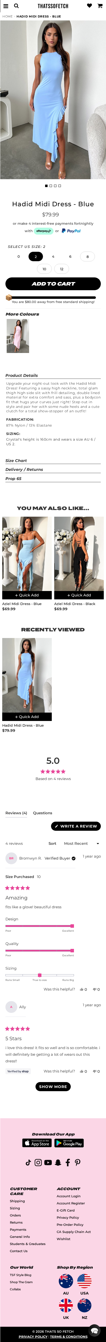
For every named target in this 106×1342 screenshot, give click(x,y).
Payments (18, 1229)
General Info (20, 1237)
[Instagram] (38, 1163)
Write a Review (80, 827)
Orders (15, 1215)
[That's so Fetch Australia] (66, 1281)
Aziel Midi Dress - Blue (22, 604)
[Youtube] (48, 1163)
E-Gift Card (66, 1210)
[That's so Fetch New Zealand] (84, 1305)
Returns (16, 1222)
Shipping (17, 1201)
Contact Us (19, 1251)
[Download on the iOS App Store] (37, 1146)
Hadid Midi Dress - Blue (39, 16)
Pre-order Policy (70, 1225)
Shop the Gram (21, 1282)
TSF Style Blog (20, 1275)
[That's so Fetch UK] (66, 1305)
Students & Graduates (28, 1244)
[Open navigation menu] (6, 6)
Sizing (15, 1208)
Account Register (71, 1203)
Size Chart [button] (16, 460)
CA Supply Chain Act (74, 1232)
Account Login (69, 1196)
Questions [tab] (42, 814)
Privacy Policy (68, 1217)
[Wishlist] (89, 6)
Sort (53, 843)
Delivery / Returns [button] (24, 469)
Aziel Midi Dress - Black (74, 604)
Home (7, 16)
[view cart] (100, 6)
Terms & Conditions (69, 1337)
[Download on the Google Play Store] (69, 1146)
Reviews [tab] (16, 814)
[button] (18, 256)
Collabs (15, 1289)
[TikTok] (28, 1163)
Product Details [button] (21, 375)
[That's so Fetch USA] (84, 1281)
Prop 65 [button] (13, 478)
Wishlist (63, 1239)
